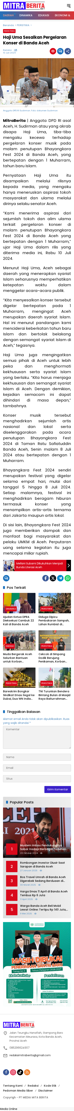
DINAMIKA (11, 608)
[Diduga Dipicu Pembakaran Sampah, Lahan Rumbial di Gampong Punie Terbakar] (55, 603)
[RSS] (27, 1072)
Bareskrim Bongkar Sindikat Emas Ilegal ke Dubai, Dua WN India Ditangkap (19, 695)
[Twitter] (53, 578)
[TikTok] (20, 1072)
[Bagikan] (68, 51)
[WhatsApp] (68, 578)
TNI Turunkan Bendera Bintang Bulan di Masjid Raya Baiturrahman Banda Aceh (54, 695)
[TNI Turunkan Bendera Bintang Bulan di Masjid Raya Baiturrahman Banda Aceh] (55, 678)
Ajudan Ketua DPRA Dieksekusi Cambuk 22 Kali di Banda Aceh (18, 620)
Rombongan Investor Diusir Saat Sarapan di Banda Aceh (42, 864)
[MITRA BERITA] (24, 5)
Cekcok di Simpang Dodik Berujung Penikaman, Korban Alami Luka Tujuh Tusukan (52, 658)
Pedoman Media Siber (18, 1090)
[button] (68, 5)
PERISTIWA (9, 30)
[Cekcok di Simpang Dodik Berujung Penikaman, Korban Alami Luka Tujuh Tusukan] (55, 640)
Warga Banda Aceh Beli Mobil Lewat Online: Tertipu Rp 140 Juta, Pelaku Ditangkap (43, 907)
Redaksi (7, 50)
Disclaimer (45, 1090)
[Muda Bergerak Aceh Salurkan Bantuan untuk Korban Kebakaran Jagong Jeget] (19, 640)
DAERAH (10, 646)
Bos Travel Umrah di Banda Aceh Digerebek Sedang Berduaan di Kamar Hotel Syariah (43, 879)
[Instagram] (13, 1072)
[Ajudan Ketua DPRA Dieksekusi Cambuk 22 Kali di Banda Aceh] (19, 603)
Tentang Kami (12, 1086)
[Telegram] (60, 578)
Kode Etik (50, 1086)
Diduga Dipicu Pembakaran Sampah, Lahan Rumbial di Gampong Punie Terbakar (54, 620)
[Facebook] (45, 578)
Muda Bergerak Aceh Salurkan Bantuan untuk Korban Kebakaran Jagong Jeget (17, 658)
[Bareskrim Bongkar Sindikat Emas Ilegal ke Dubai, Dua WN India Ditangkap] (19, 678)
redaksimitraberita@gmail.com (30, 1055)
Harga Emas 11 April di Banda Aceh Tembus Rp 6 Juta (44, 893)
